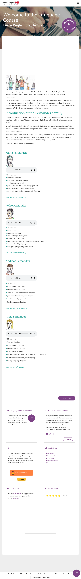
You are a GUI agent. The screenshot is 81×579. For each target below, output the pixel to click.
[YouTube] (47, 434)
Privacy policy (36, 577)
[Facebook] (53, 434)
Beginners (50, 453)
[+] (25, 197)
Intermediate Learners (54, 456)
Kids (48, 463)
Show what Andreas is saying (15, 308)
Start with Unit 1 (67, 398)
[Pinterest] (50, 434)
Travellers (50, 458)
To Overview (68, 439)
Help (40, 574)
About (7, 574)
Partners (46, 577)
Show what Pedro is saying (15, 252)
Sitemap (58, 574)
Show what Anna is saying (14, 367)
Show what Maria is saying (15, 197)
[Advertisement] (40, 53)
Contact (66, 574)
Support (33, 574)
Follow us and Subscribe (19, 574)
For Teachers (48, 574)
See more (15, 498)
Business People (52, 460)
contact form (17, 494)
